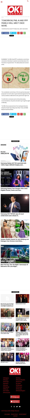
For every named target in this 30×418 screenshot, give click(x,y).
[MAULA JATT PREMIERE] (7, 312)
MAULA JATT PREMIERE (6, 318)
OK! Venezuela (6, 392)
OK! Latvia (5, 385)
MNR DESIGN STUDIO (21, 303)
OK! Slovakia (19, 388)
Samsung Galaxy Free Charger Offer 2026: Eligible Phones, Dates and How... (14, 189)
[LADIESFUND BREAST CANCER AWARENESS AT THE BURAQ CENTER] (22, 342)
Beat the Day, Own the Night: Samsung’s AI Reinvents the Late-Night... (14, 265)
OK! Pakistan (6, 387)
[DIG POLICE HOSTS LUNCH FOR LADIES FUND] (7, 327)
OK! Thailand (6, 390)
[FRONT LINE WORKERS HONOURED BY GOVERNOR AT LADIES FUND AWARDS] (7, 342)
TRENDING (7, 16)
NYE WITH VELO (4, 362)
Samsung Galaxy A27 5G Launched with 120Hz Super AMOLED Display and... (13, 164)
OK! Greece (5, 383)
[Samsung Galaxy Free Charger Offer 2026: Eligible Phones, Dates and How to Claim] (15, 178)
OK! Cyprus (5, 379)
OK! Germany (19, 381)
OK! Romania (19, 387)
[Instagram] (14, 406)
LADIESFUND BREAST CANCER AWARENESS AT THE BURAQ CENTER (21, 349)
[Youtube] (20, 406)
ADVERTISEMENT (22, 414)
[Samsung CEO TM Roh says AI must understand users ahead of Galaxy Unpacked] (15, 203)
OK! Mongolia (19, 385)
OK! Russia (5, 388)
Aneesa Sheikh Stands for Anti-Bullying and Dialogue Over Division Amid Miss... (15, 240)
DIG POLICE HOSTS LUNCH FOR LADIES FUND (7, 333)
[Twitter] (17, 406)
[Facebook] (11, 406)
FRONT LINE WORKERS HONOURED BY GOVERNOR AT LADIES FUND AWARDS (7, 349)
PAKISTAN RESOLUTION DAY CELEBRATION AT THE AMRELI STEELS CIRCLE (22, 319)
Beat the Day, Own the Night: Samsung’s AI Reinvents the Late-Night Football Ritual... (7, 305)
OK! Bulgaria (6, 378)
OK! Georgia (6, 381)
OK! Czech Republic (20, 379)
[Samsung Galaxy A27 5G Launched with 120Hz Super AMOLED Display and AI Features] (15, 152)
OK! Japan (18, 383)
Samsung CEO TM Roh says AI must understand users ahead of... (12, 214)
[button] (27, 2)
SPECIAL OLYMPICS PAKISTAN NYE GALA (20, 363)
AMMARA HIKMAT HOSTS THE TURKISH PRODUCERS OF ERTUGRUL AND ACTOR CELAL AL (22, 334)
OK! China (18, 378)
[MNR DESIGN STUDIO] (22, 298)
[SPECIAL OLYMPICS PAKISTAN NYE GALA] (22, 357)
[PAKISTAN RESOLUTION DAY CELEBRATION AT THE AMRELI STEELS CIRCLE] (22, 312)
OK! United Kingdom (20, 390)
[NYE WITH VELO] (7, 357)
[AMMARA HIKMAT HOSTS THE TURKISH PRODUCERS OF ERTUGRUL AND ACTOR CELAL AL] (22, 327)
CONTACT (15, 416)
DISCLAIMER (7, 414)
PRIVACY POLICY (14, 414)
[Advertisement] (16, 48)
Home (2, 16)
